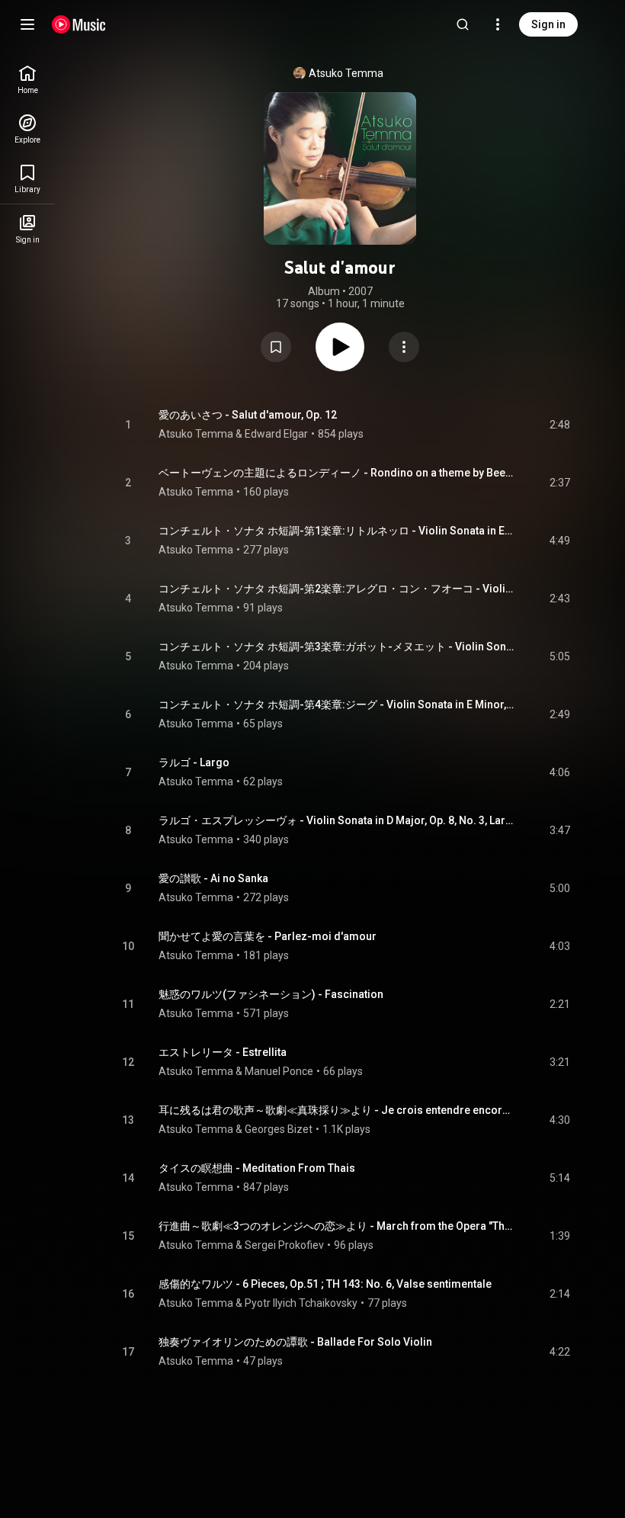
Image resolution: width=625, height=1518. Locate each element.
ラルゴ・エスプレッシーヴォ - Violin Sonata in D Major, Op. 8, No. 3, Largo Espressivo (336, 820)
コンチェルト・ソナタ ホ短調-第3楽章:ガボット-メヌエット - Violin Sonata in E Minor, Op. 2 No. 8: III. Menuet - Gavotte (336, 646)
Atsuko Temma (346, 73)
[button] (276, 347)
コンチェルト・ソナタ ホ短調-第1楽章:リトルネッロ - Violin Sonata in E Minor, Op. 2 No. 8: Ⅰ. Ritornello (336, 531)
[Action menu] (404, 347)
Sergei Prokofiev (284, 1245)
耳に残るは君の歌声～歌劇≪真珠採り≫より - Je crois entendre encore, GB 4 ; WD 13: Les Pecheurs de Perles (336, 1110)
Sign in (548, 24)
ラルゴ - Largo (194, 762)
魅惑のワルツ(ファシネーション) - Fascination (271, 994)
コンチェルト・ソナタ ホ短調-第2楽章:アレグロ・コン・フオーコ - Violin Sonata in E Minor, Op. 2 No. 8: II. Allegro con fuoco (336, 588)
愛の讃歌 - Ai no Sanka (213, 878)
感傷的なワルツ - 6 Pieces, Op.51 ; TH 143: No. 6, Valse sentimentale (325, 1284)
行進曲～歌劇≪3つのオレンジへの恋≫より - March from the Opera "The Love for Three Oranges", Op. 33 (336, 1226)
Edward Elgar (276, 434)
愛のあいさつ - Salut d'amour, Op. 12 (248, 415)
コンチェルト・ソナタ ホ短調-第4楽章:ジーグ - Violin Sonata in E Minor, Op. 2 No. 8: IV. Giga (336, 704)
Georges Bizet (278, 1129)
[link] (27, 79)
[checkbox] (559, 425)
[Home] (79, 24)
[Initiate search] (462, 24)
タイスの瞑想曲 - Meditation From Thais (257, 1168)
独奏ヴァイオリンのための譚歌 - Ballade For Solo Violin (295, 1342)
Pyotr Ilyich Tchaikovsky (301, 1303)
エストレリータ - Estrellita (223, 1052)
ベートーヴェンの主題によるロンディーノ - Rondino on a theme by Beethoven (336, 473)
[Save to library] (276, 347)
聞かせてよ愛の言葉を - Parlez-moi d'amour (268, 936)
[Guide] (27, 24)
